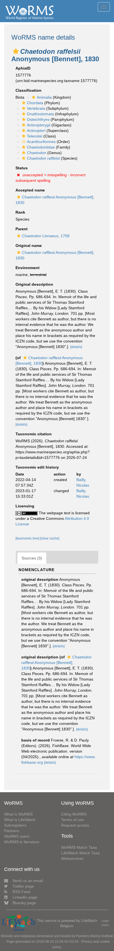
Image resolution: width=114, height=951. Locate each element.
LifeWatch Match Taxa (80, 853)
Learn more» (105, 923)
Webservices (72, 858)
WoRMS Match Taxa (79, 847)
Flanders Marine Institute (94, 936)
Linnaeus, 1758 (45, 236)
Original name (28, 245)
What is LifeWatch (19, 819)
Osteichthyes (38, 119)
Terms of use (72, 819)
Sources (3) (32, 558)
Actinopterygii (38, 125)
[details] (76, 347)
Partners (11, 831)
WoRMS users (16, 836)
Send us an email (27, 880)
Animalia (44, 97)
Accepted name (30, 190)
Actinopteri (36, 130)
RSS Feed (21, 891)
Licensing (24, 506)
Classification (28, 90)
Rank (20, 212)
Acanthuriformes (41, 141)
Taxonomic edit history (37, 467)
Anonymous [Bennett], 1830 (56, 662)
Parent (21, 229)
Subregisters (15, 825)
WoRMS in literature (21, 842)
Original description (34, 284)
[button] (15, 51)
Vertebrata (36, 108)
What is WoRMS (18, 814)
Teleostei (34, 136)
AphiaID (22, 68)
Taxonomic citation (33, 434)
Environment (27, 267)
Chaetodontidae (41, 147)
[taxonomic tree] (27, 538)
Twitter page (23, 886)
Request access (75, 825)
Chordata (35, 103)
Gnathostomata (40, 114)
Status (21, 168)
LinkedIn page (24, 897)
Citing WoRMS (74, 814)
